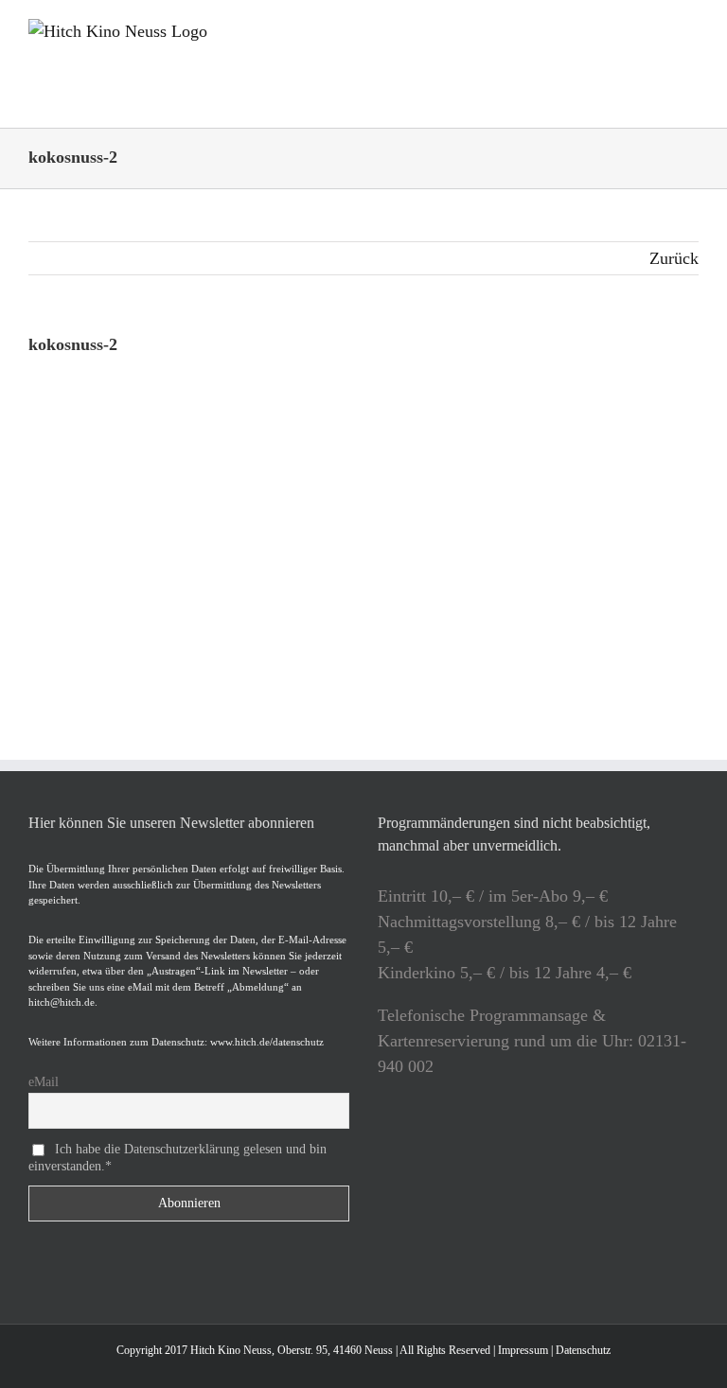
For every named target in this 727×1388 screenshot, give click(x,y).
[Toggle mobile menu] (691, 29)
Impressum (523, 1350)
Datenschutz (583, 1350)
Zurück (674, 258)
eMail (43, 1082)
